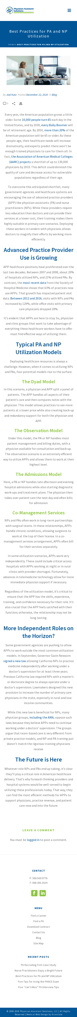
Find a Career (38, 915)
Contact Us (38, 932)
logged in (33, 840)
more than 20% (54, 130)
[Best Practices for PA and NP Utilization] (38, 70)
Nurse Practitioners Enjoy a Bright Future (38, 970)
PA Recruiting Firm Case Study (38, 965)
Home (11, 44)
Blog (54, 94)
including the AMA (41, 717)
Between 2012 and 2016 (26, 298)
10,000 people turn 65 (36, 120)
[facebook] (34, 893)
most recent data (34, 283)
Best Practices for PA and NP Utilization (39, 976)
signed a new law (14, 661)
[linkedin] (42, 893)
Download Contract (38, 926)
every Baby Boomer (54, 125)
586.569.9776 (39, 878)
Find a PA (38, 921)
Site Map (38, 943)
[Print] (22, 103)
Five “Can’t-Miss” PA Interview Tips (38, 987)
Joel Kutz (11, 94)
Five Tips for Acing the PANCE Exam (38, 981)
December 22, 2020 (37, 94)
